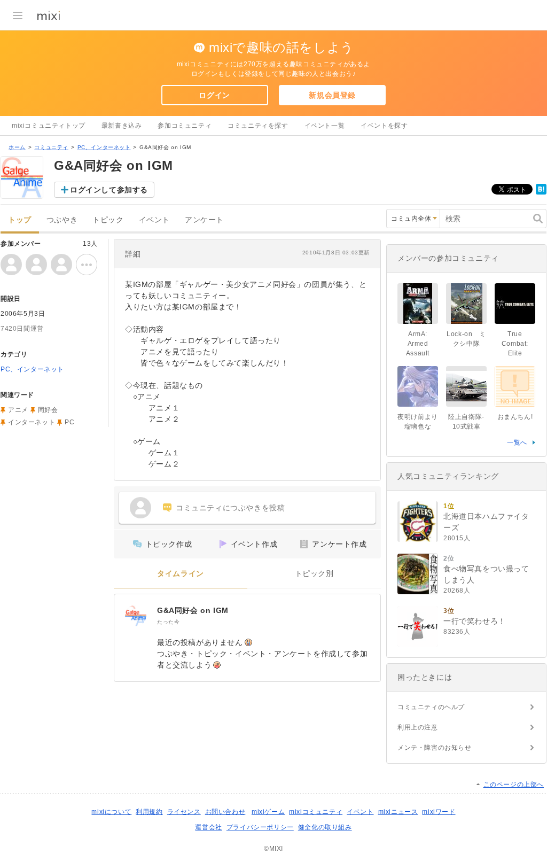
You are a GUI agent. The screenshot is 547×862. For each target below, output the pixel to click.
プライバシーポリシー (260, 827)
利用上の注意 (417, 727)
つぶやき (61, 220)
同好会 (48, 410)
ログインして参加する (109, 189)
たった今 (168, 622)
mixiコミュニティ (315, 812)
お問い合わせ (225, 812)
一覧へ (517, 442)
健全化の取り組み (325, 827)
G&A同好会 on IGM (193, 610)
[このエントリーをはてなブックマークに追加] (541, 192)
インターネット (31, 422)
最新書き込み (121, 125)
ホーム (17, 147)
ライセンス (184, 812)
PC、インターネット (104, 147)
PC (69, 422)
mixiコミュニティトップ (48, 125)
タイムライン (180, 574)
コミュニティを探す (258, 125)
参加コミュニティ (185, 125)
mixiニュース (398, 812)
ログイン (214, 95)
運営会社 (208, 827)
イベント (154, 220)
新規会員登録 (332, 95)
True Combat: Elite (515, 343)
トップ (20, 220)
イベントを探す (384, 125)
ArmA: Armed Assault (417, 343)
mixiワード (438, 812)
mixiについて (111, 812)
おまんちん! (515, 417)
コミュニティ (51, 147)
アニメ (18, 410)
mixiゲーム (268, 812)
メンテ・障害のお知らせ (434, 747)
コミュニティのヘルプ (431, 707)
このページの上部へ (513, 784)
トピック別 (314, 574)
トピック (107, 220)
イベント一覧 (324, 125)
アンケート (204, 220)
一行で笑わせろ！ (474, 621)
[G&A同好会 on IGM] (135, 615)
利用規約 (149, 812)
